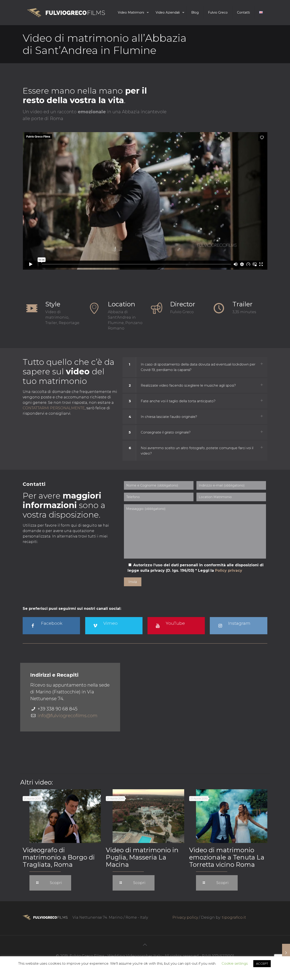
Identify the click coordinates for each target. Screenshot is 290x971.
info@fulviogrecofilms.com (67, 715)
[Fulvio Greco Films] (66, 12)
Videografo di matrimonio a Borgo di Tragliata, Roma (59, 857)
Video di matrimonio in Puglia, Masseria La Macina (142, 857)
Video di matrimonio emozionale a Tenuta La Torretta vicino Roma (226, 857)
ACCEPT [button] (262, 963)
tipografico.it (234, 917)
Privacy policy (185, 917)
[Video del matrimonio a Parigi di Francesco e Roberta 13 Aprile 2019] (286, 953)
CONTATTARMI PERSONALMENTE (54, 408)
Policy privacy (228, 570)
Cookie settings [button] (235, 963)
